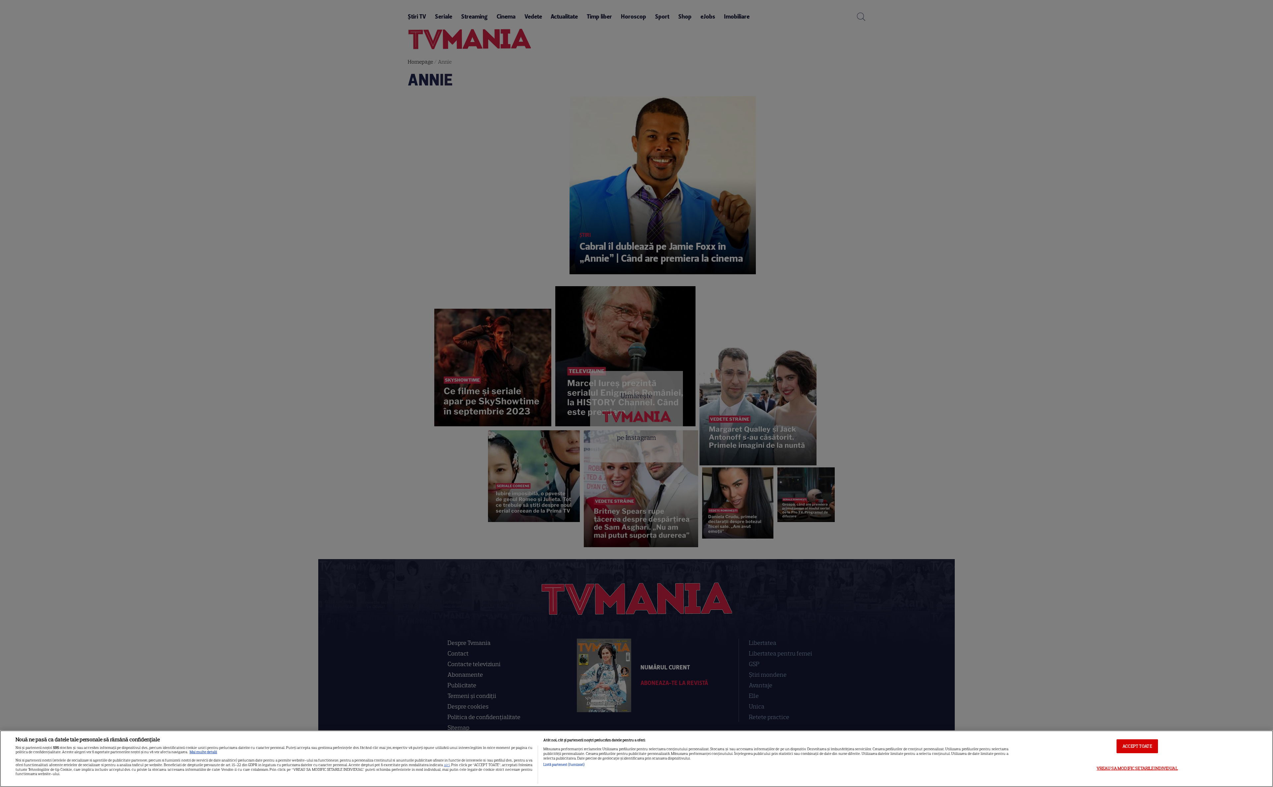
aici (447, 764)
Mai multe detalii (203, 752)
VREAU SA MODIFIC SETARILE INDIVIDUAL (1137, 768)
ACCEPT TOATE (1137, 746)
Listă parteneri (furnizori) (564, 764)
